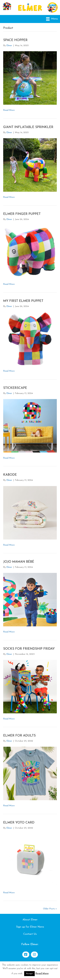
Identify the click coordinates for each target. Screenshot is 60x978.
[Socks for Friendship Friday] (30, 686)
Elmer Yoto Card (18, 822)
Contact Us (30, 934)
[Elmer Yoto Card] (30, 860)
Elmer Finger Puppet (22, 214)
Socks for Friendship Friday (29, 648)
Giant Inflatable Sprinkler (28, 127)
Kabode (10, 474)
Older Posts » (50, 909)
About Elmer (30, 919)
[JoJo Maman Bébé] (30, 599)
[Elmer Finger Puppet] (30, 252)
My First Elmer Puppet (23, 301)
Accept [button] (29, 974)
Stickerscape (15, 388)
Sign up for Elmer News (30, 927)
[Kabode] (30, 512)
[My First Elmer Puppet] (30, 338)
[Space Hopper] (30, 78)
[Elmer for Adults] (30, 773)
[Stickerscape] (30, 425)
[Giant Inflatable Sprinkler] (30, 165)
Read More (9, 110)
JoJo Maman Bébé (18, 561)
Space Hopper (15, 40)
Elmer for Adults (19, 735)
